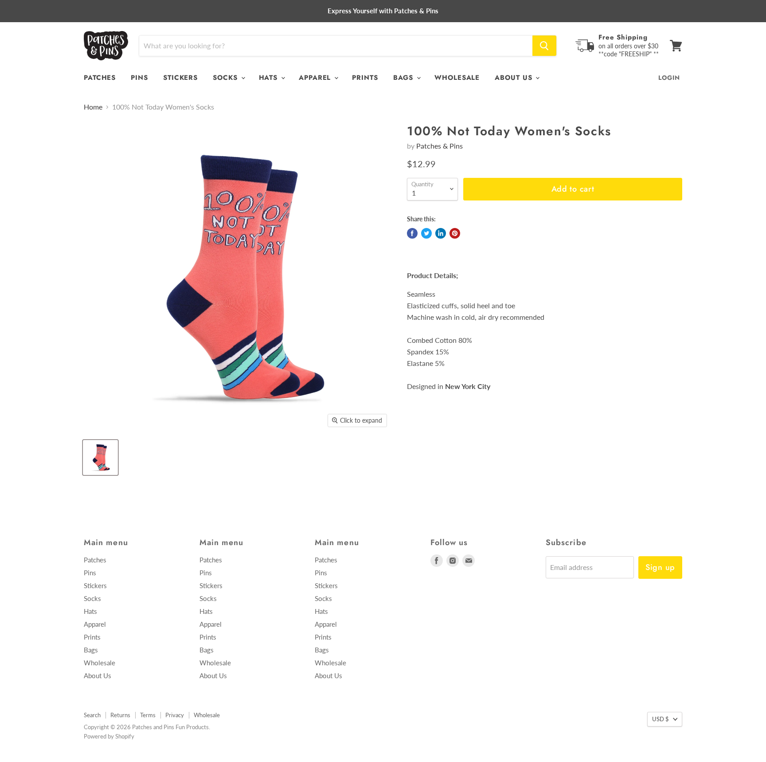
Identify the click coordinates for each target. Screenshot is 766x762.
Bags (404, 77)
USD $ (660, 719)
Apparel (316, 77)
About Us (515, 77)
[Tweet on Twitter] (426, 233)
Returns (120, 715)
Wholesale (457, 77)
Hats (270, 77)
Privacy (174, 715)
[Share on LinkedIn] (440, 233)
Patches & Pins (439, 145)
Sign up (660, 567)
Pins (139, 77)
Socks (226, 77)
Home (93, 107)
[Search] (544, 45)
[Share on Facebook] (412, 233)
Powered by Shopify (109, 736)
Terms (148, 715)
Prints (365, 77)
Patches (100, 77)
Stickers (180, 77)
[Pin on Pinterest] (454, 233)
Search (92, 715)
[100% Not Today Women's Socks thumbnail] (100, 457)
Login (669, 77)
